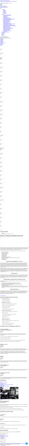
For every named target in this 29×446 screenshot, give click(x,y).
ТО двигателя (5, 31)
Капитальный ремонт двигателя (7, 24)
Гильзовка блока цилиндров (7, 15)
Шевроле (1, 399)
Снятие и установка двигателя (7, 30)
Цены (2, 34)
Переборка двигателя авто (6, 26)
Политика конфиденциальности (24, 443)
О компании (3, 9)
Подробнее (2, 331)
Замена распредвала (5, 22)
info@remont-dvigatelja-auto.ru (4, 436)
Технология (4, 13)
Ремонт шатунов (5, 16)
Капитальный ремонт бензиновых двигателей (9, 23)
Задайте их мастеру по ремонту (4, 435)
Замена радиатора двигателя (7, 21)
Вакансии (4, 10)
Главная (1, 443)
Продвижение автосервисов (16, 443)
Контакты (3, 35)
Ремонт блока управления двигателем (8, 28)
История (4, 12)
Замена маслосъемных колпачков (7, 19)
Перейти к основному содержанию (4, 0)
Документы (4, 11)
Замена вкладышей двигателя (7, 18)
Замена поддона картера (6, 20)
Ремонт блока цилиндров (6, 29)
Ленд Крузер (2, 386)
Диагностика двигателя (6, 17)
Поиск (1, 3)
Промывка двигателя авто (6, 27)
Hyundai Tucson (2, 385)
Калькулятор (3, 32)
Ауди (1, 382)
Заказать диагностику (3, 295)
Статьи (3, 33)
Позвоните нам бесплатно (3, 7)
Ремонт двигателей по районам (8, 443)
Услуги (3, 14)
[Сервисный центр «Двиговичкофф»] (8, 1)
